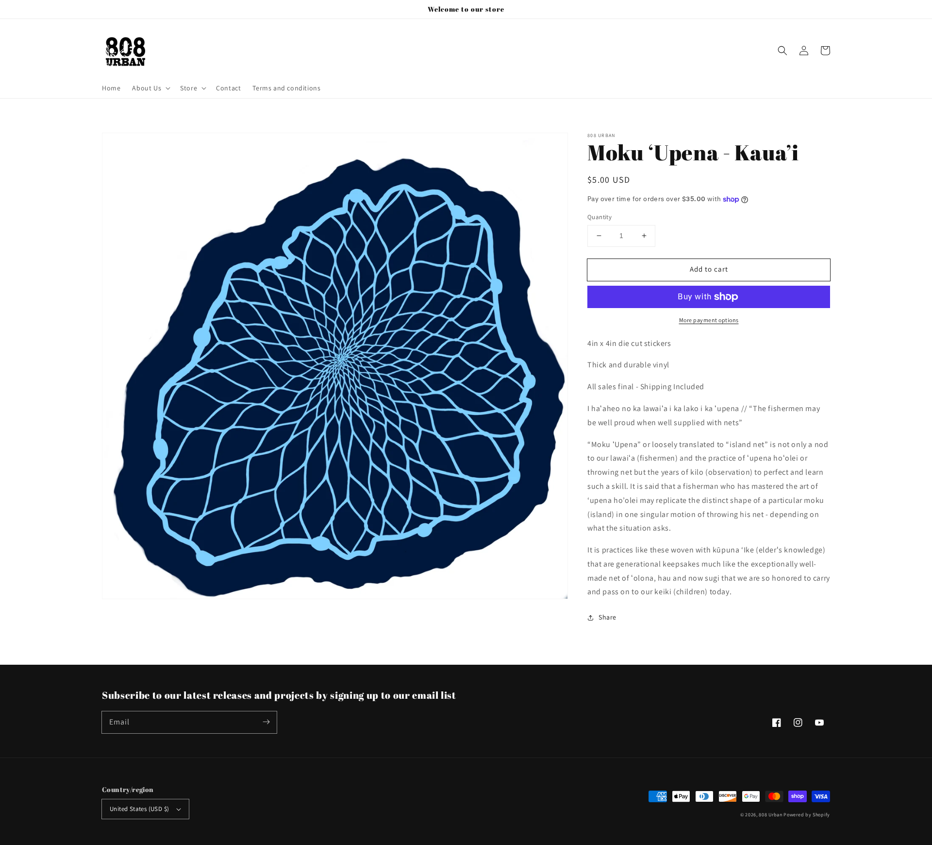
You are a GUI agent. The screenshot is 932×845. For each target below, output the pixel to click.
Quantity (599, 217)
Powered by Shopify (806, 814)
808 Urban (770, 814)
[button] (782, 50)
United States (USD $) (139, 809)
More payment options (709, 320)
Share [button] (607, 617)
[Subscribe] (266, 722)
